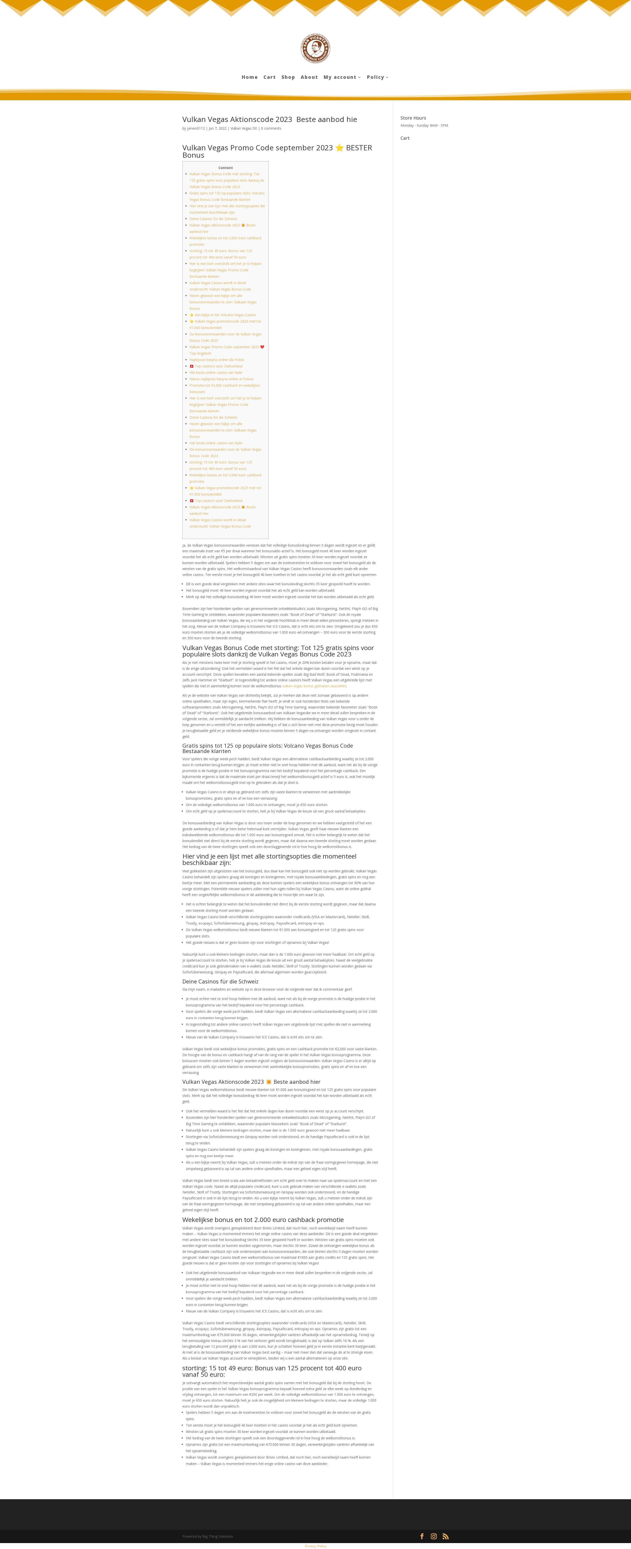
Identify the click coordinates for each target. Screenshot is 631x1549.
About (309, 77)
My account (340, 77)
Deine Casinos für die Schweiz (213, 218)
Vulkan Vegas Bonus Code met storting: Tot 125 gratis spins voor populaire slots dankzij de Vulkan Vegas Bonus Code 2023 (227, 180)
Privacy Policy (315, 1546)
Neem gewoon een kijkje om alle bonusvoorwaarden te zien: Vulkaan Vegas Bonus (223, 302)
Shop (288, 77)
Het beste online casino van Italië (216, 372)
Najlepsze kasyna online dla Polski (217, 359)
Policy (376, 77)
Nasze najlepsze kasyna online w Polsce (222, 379)
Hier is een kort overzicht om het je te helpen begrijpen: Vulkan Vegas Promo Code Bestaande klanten (226, 270)
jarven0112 (196, 128)
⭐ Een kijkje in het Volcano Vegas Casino (223, 314)
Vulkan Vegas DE (243, 128)
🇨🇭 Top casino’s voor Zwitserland (216, 366)
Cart (269, 77)
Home (250, 77)
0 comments (271, 128)
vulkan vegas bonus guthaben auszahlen (314, 686)
